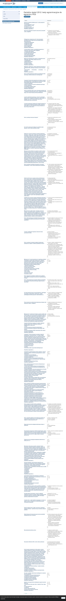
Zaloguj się (63, 0)
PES (18, 9)
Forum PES (5, 18)
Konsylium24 (3, 0)
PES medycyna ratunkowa (7, 23)
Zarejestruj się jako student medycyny (56, 3)
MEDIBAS (28, 0)
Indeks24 (13, 0)
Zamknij (63, 597)
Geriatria (21, 9)
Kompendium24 (8, 0)
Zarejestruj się (59, 0)
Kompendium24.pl (5, 9)
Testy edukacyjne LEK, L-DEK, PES (13, 9)
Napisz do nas (54, 0)
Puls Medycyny (24, 0)
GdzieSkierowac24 (18, 0)
